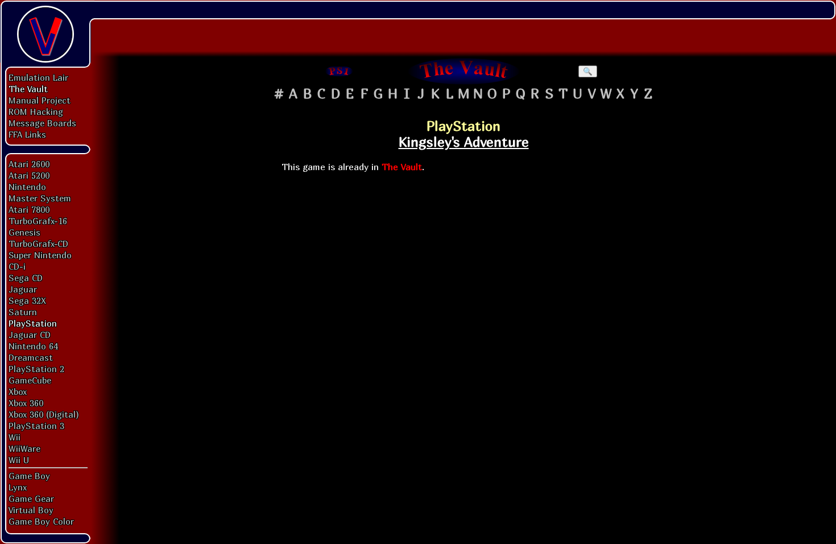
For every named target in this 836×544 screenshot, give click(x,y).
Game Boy (29, 476)
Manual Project (40, 100)
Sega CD (26, 278)
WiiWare (24, 448)
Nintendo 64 (33, 346)
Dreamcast (31, 357)
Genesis (24, 232)
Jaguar (23, 289)
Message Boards (42, 123)
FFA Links (27, 134)
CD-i (17, 266)
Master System (40, 198)
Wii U (19, 460)
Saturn (23, 312)
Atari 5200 (29, 175)
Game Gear (31, 498)
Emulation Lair (38, 77)
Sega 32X (27, 300)
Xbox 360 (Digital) (44, 414)
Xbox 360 (26, 403)
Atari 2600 (29, 164)
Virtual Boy (31, 510)
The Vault (28, 89)
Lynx (18, 487)
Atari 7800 (29, 209)
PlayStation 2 (36, 369)
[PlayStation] (339, 71)
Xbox (18, 391)
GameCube (30, 380)
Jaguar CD (30, 334)
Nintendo (27, 187)
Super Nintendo (40, 255)
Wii (14, 437)
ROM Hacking (36, 111)
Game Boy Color (41, 521)
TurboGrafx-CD (38, 243)
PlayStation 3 (36, 426)
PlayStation (33, 323)
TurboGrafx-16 (38, 221)
